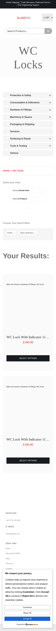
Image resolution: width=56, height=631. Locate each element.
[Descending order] (43, 190)
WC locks (40, 284)
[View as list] (30, 206)
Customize (27, 607)
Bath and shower (13, 284)
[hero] (24, 16)
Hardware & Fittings (28, 284)
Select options (28, 358)
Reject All (27, 613)
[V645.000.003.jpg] (28, 394)
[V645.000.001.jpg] (28, 291)
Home (6, 170)
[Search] (48, 31)
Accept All (27, 619)
